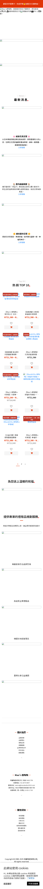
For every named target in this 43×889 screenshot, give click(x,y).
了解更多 (31, 878)
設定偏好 (7, 883)
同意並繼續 (33, 883)
